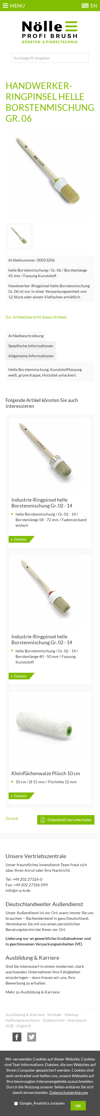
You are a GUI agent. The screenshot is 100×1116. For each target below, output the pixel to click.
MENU (17, 6)
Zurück (12, 818)
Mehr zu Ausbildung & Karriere (32, 992)
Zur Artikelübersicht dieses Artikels (36, 317)
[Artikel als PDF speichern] (65, 820)
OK (78, 1105)
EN (94, 6)
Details (20, 539)
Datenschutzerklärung (68, 1092)
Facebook (16, 1037)
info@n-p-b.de (18, 890)
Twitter (31, 1037)
